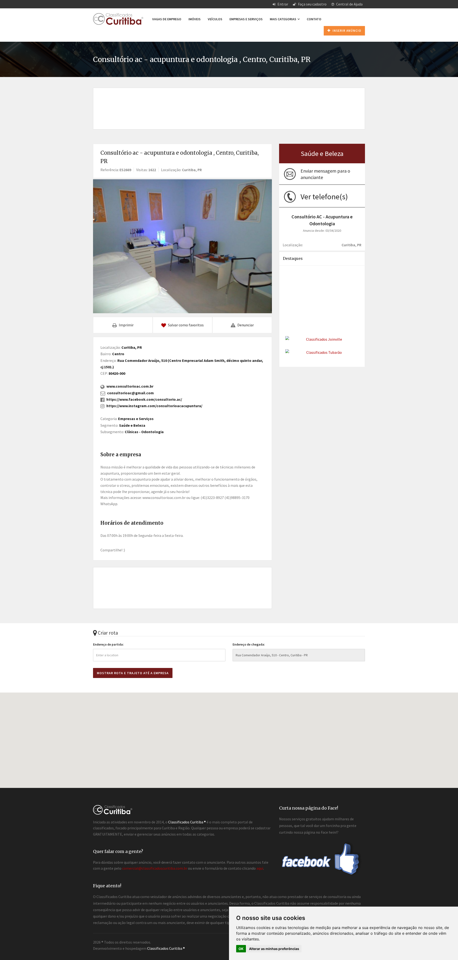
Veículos (215, 19)
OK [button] (241, 949)
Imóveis (194, 19)
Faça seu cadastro (312, 4)
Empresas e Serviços (246, 19)
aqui (259, 868)
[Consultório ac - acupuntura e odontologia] (182, 246)
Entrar (282, 4)
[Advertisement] (229, 103)
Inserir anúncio (346, 31)
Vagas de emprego (166, 19)
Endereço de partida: (108, 644)
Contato (314, 19)
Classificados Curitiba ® (166, 948)
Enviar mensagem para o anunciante (325, 174)
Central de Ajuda (349, 4)
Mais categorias (283, 19)
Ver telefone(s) (324, 196)
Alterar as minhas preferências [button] (274, 949)
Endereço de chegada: (249, 644)
